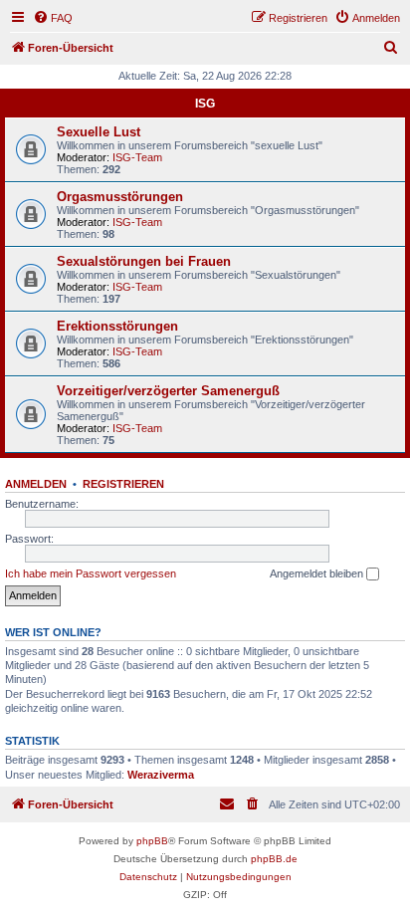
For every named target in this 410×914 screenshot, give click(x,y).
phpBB (152, 840)
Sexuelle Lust (98, 131)
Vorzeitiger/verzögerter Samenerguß (168, 390)
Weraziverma (160, 775)
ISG (205, 104)
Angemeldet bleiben (318, 573)
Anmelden (36, 484)
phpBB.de (274, 858)
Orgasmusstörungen (120, 196)
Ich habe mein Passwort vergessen (90, 573)
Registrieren (123, 484)
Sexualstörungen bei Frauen (144, 261)
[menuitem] (53, 18)
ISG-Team (137, 157)
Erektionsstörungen (117, 326)
